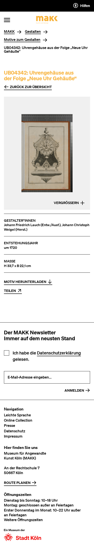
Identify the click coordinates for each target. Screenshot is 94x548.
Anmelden (74, 390)
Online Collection (18, 420)
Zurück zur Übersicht (31, 87)
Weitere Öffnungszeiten (23, 519)
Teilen (10, 290)
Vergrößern (66, 203)
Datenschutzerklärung (59, 352)
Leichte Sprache (17, 415)
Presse (9, 425)
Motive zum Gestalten (22, 40)
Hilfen (85, 5)
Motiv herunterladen (25, 281)
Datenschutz (14, 431)
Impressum (13, 436)
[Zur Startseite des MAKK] (47, 20)
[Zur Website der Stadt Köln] (22, 535)
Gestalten (33, 32)
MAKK (9, 32)
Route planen (17, 482)
